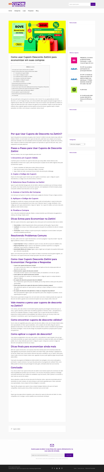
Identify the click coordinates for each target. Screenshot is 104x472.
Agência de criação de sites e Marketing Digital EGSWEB (29, 468)
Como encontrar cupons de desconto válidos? (23, 90)
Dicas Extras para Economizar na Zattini (21, 83)
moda (12, 139)
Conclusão (15, 95)
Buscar (93, 4)
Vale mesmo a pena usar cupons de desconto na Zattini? (25, 88)
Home (10, 10)
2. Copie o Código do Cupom (20, 74)
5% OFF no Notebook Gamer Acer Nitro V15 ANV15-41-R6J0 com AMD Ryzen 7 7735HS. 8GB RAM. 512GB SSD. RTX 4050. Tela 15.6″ (86, 79)
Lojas (24, 10)
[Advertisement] (37, 121)
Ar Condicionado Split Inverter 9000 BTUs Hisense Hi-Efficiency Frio (86, 98)
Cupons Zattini (16, 429)
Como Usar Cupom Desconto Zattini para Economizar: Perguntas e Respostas (30, 86)
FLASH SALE (83, 89)
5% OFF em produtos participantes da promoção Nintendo (86, 68)
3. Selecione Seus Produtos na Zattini (22, 76)
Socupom (39, 63)
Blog (37, 10)
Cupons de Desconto (30, 63)
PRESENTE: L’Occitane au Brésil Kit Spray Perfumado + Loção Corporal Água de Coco (86, 60)
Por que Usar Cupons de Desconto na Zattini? (23, 69)
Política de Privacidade (90, 468)
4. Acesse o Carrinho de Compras (22, 78)
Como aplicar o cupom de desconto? (21, 92)
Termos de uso (81, 468)
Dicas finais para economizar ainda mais (22, 93)
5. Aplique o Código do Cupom (21, 80)
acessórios (13, 108)
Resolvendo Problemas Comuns (20, 85)
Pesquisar (31, 10)
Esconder (32, 67)
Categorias (17, 10)
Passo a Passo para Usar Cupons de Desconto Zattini (24, 71)
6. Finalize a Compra (18, 81)
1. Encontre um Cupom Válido (21, 73)
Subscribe (69, 455)
